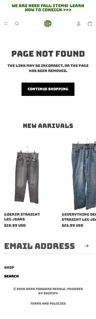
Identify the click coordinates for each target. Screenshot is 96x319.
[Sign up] (86, 246)
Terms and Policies (48, 304)
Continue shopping (48, 89)
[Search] (17, 23)
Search (11, 276)
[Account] (78, 23)
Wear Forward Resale (45, 289)
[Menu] (6, 23)
